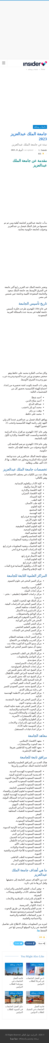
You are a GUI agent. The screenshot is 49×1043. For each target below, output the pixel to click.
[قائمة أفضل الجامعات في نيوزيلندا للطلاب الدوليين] (14, 969)
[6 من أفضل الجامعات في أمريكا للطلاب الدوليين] (35, 969)
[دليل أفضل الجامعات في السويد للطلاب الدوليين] (14, 997)
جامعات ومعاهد (40, 127)
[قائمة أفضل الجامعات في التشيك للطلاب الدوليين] (35, 997)
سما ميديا (14, 1039)
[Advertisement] (24, 29)
